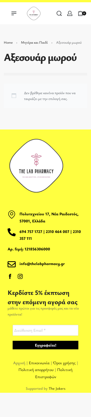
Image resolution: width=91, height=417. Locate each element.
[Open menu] (14, 13)
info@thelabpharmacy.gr (42, 263)
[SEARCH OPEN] (59, 13)
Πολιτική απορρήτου (36, 369)
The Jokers (57, 388)
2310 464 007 (58, 231)
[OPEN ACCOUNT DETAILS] (70, 13)
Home (8, 42)
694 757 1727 (30, 231)
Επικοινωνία (40, 363)
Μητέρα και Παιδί (34, 42)
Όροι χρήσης (64, 363)
